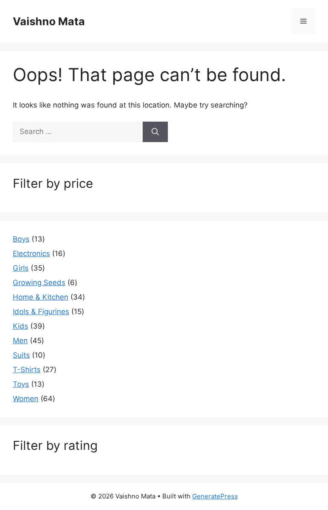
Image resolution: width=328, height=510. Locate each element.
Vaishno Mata (49, 21)
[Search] (155, 132)
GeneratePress (215, 496)
